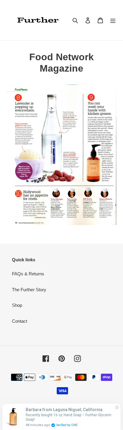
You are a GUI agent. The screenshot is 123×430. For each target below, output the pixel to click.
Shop (17, 305)
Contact (19, 321)
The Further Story (29, 289)
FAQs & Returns (28, 273)
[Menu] (113, 20)
